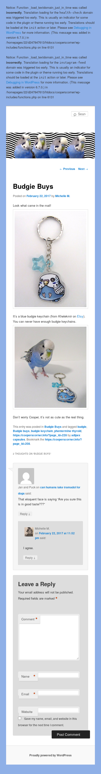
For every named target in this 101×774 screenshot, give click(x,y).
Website (26, 711)
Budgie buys (21, 431)
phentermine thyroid (67, 431)
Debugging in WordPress (23, 82)
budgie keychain (42, 431)
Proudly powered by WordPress (50, 755)
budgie (82, 426)
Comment (29, 619)
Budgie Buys (53, 426)
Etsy (80, 316)
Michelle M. (62, 196)
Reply (25, 513)
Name (28, 676)
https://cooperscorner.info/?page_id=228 (40, 435)
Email (28, 694)
